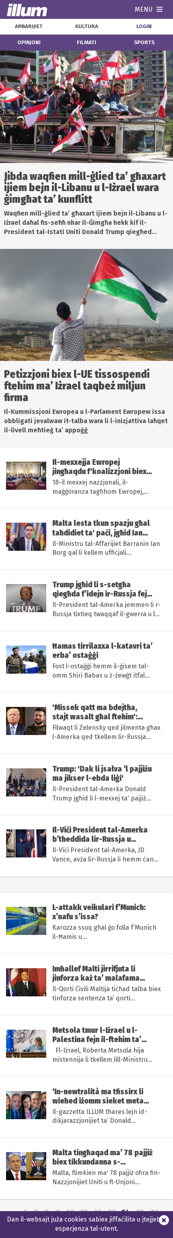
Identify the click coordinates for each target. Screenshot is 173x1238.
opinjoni (29, 42)
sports (144, 42)
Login (144, 26)
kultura (86, 26)
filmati (86, 42)
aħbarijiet (29, 26)
